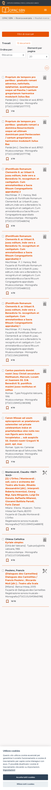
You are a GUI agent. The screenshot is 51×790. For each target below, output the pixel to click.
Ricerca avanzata (24, 18)
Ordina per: (6, 49)
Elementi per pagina (35, 50)
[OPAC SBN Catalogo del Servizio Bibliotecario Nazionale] (5, 10)
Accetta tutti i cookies (25, 777)
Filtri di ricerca (24, 34)
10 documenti (23, 43)
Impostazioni (9, 770)
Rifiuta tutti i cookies (25, 784)
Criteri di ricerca (48, 395)
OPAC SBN (7, 18)
